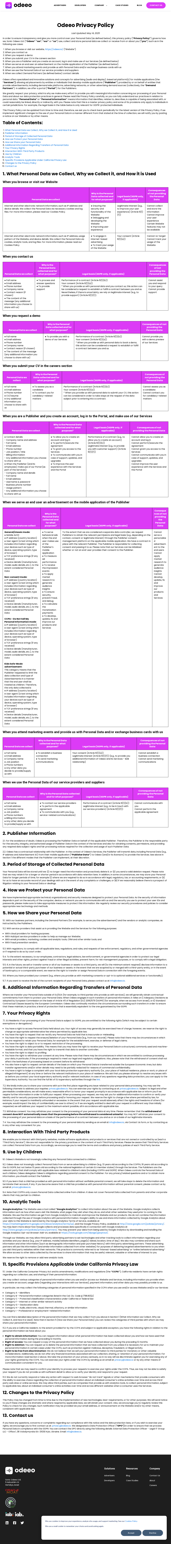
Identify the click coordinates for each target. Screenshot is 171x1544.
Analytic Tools (12, 157)
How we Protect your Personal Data (24, 139)
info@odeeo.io (117, 980)
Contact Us (154, 1475)
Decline (152, 1533)
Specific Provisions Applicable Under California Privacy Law (36, 160)
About (152, 1480)
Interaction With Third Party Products (24, 151)
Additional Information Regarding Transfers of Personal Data (37, 145)
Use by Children (13, 154)
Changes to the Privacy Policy (20, 163)
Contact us (11, 166)
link (98, 1079)
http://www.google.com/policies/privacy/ (142, 1223)
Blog (128, 1475)
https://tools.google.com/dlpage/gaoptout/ (84, 1232)
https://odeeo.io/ (54, 49)
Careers (153, 1485)
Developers (109, 1480)
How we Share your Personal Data (23, 142)
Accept (131, 1533)
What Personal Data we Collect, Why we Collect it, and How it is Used (41, 130)
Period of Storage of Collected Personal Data (28, 136)
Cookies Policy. (131, 1521)
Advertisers (109, 1475)
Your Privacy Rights (15, 148)
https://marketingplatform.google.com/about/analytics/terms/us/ (38, 1223)
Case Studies (132, 1480)
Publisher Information (16, 133)
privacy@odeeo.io (58, 1088)
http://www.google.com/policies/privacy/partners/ (30, 1229)
